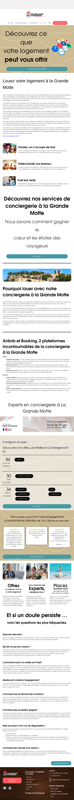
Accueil (10, 23)
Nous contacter (60, 23)
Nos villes (43, 23)
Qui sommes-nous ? (21, 23)
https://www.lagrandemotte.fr (11, 136)
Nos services (33, 23)
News (49, 23)
